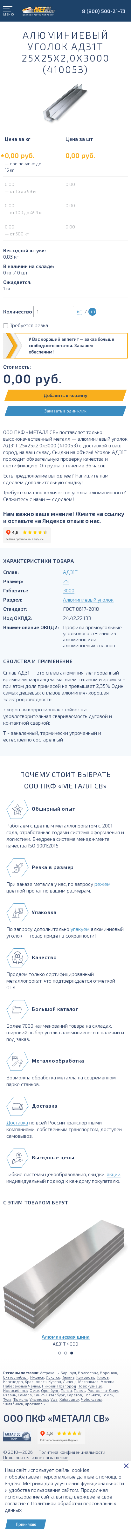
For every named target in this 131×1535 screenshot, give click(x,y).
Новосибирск (15, 1390)
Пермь (80, 1390)
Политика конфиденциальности (71, 1452)
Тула (7, 1399)
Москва (107, 1381)
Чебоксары (91, 1399)
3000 (68, 590)
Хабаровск (69, 1399)
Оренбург (50, 1390)
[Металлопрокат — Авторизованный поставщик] (17, 1436)
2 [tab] (65, 1353)
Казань (68, 1377)
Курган (54, 1381)
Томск (107, 1395)
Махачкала (88, 1381)
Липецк (69, 1381)
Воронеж (108, 1372)
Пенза (66, 1390)
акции (114, 1174)
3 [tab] (71, 1353)
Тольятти (92, 1395)
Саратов (74, 1395)
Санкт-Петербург (49, 1395)
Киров (103, 1377)
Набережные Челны (21, 1386)
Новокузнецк (90, 1386)
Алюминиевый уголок (88, 599)
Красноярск (35, 1381)
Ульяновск (39, 1399)
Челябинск (13, 1403)
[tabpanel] (65, 1278)
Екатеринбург (15, 1377)
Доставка (17, 1122)
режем (102, 884)
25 (66, 581)
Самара (25, 1395)
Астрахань (49, 1372)
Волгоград (88, 1372)
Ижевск (37, 1377)
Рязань (9, 1395)
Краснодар (13, 1381)
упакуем (80, 929)
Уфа (54, 1399)
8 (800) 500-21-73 (103, 11)
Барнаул (68, 1372)
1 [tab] (59, 1353)
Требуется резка (29, 325)
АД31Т (70, 572)
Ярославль (35, 1403)
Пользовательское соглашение (35, 1457)
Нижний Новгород (59, 1386)
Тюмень (20, 1399)
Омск (34, 1390)
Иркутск (53, 1377)
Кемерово (85, 1377)
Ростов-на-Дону (102, 1390)
